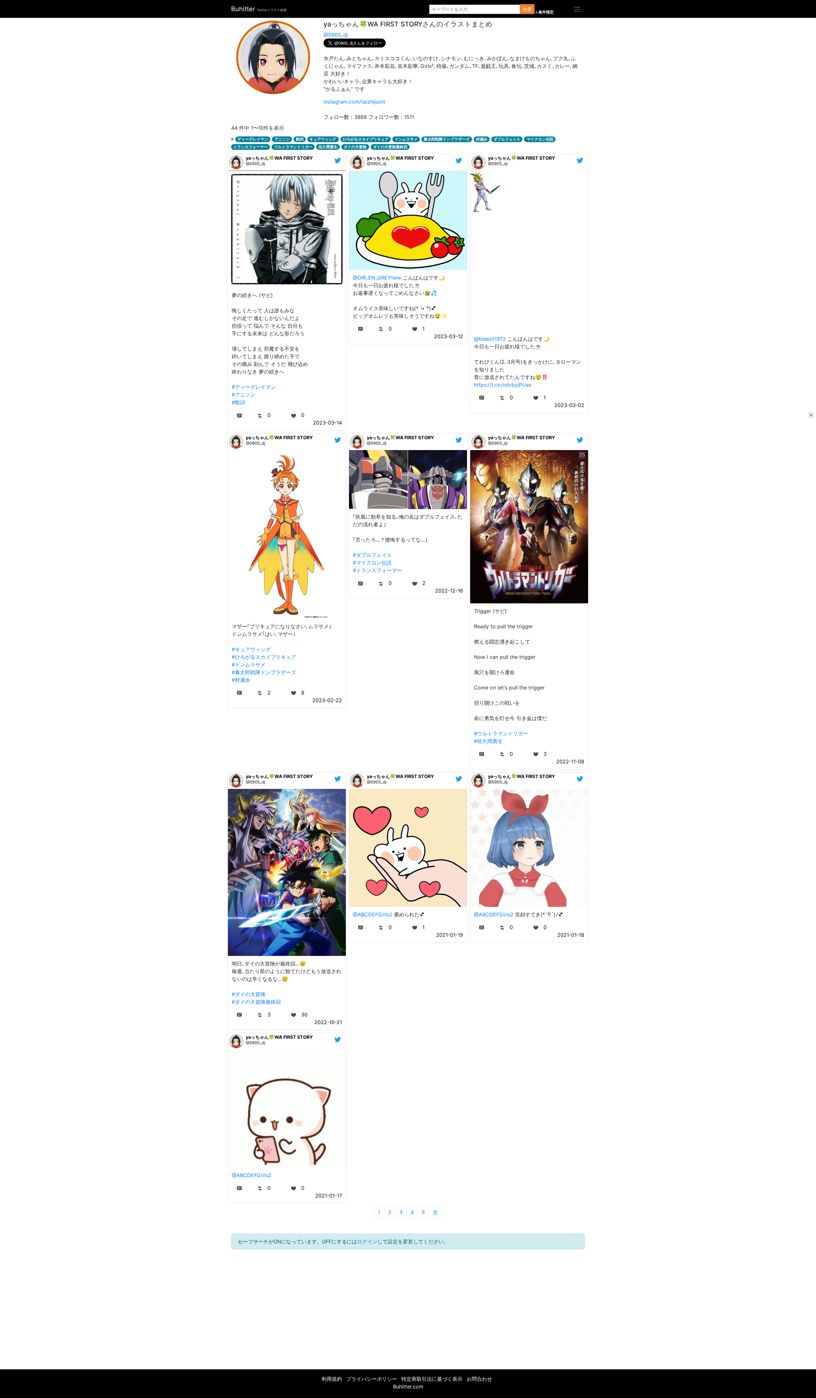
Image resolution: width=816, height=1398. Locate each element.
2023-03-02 (569, 405)
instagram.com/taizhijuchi (354, 101)
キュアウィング (323, 139)
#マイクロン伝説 (372, 562)
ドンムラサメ (406, 139)
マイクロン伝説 (540, 139)
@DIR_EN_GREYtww (377, 277)
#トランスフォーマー (377, 570)
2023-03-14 (327, 422)
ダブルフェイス (506, 139)
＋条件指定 (544, 12)
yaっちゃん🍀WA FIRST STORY (279, 158)
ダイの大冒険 (355, 146)
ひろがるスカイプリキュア (366, 139)
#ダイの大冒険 (249, 994)
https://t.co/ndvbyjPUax (503, 385)
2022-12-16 (449, 590)
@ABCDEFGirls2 (372, 914)
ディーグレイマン (252, 139)
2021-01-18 (570, 935)
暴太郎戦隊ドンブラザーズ (447, 139)
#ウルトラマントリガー (501, 733)
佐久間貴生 (328, 146)
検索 (527, 9)
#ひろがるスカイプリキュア (264, 657)
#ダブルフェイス (372, 555)
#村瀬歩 (241, 680)
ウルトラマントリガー (293, 146)
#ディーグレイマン (254, 387)
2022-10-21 (328, 1022)
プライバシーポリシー (371, 1379)
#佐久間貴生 (488, 741)
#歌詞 (238, 402)
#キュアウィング (251, 649)
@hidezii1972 (490, 339)
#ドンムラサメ (249, 664)
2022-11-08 (570, 761)
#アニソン (243, 394)
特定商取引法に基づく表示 (432, 1379)
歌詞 (299, 139)
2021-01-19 (449, 935)
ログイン (367, 1241)
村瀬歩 (481, 139)
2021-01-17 (328, 1195)
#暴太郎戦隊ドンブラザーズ (264, 672)
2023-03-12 (448, 336)
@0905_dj (336, 35)
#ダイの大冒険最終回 (256, 1002)
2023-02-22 (327, 700)
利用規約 (332, 1379)
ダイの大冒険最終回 (390, 146)
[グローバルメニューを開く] (577, 9)
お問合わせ (479, 1379)
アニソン (282, 139)
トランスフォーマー (250, 146)
